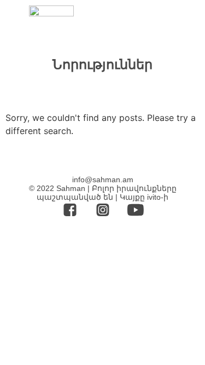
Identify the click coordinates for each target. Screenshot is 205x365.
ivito (154, 197)
